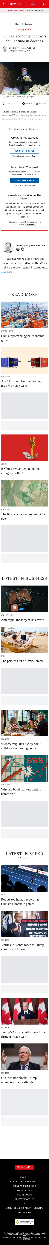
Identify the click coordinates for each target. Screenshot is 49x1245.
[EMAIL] (23, 249)
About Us (24, 1177)
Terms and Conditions (24, 1186)
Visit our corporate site (34, 1234)
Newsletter (42, 104)
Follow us (28, 104)
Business (28, 24)
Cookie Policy (24, 1195)
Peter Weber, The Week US (23, 48)
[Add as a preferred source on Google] (24, 1222)
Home (18, 24)
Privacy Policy (24, 1190)
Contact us (30, 225)
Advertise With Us (24, 1199)
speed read (24, 30)
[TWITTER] (18, 249)
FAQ (24, 1203)
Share (8, 104)
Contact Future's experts (24, 1182)
